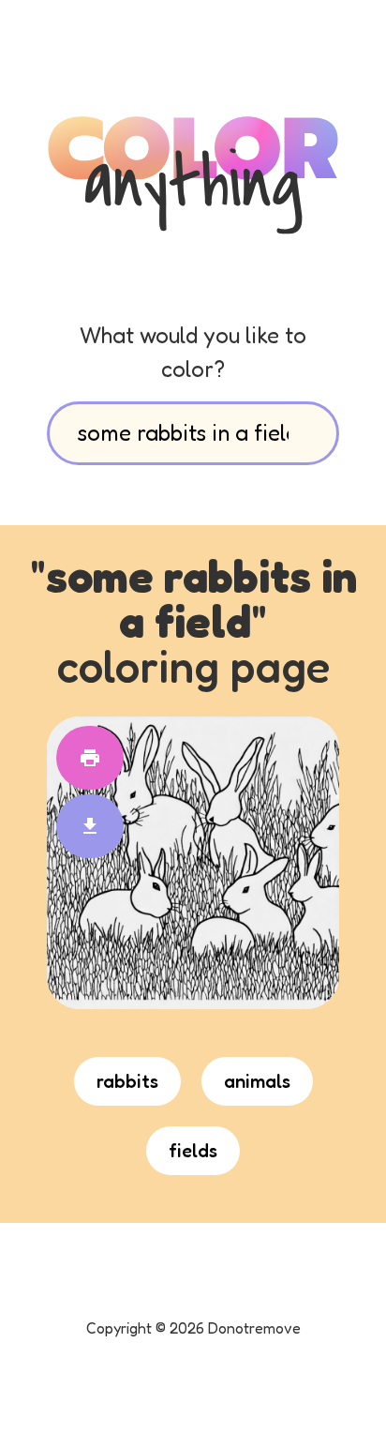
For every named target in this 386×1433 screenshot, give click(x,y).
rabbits (127, 1081)
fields (193, 1150)
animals (257, 1081)
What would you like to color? (193, 352)
